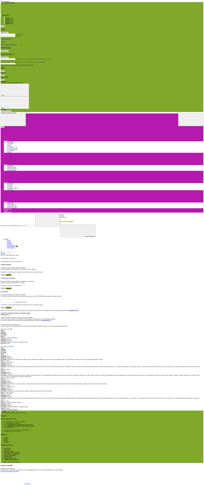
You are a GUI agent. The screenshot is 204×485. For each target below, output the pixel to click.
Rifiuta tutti (13, 313)
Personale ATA (11, 245)
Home (62, 214)
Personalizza (4, 313)
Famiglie (9, 243)
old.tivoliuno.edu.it (5, 329)
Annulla (3, 111)
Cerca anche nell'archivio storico (11, 255)
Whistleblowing (8, 456)
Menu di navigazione (90, 236)
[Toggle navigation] (13, 119)
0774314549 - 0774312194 (13, 423)
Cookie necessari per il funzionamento (10, 324)
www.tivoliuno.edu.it (6, 346)
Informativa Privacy (9, 451)
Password (18, 36)
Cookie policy (7, 448)
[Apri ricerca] (190, 119)
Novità (62, 216)
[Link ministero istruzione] (8, 2)
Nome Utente (19, 34)
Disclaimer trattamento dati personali (10, 471)
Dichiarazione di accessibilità (11, 453)
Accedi (2, 26)
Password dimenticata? (6, 39)
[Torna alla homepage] (102, 112)
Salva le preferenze (13, 409)
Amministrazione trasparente (11, 459)
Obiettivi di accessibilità (10, 455)
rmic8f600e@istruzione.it (20, 424)
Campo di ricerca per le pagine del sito (10, 225)
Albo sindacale (11, 247)
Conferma (8, 111)
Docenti (9, 242)
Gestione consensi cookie (10, 458)
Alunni (9, 240)
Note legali (6, 449)
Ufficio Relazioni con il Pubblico (12, 452)
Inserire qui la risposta (20, 302)
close (2, 127)
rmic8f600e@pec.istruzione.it (20, 426)
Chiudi (2, 71)
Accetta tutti (25, 313)
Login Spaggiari (41, 62)
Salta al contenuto (5, 1)
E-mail (17, 59)
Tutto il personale (12, 246)
